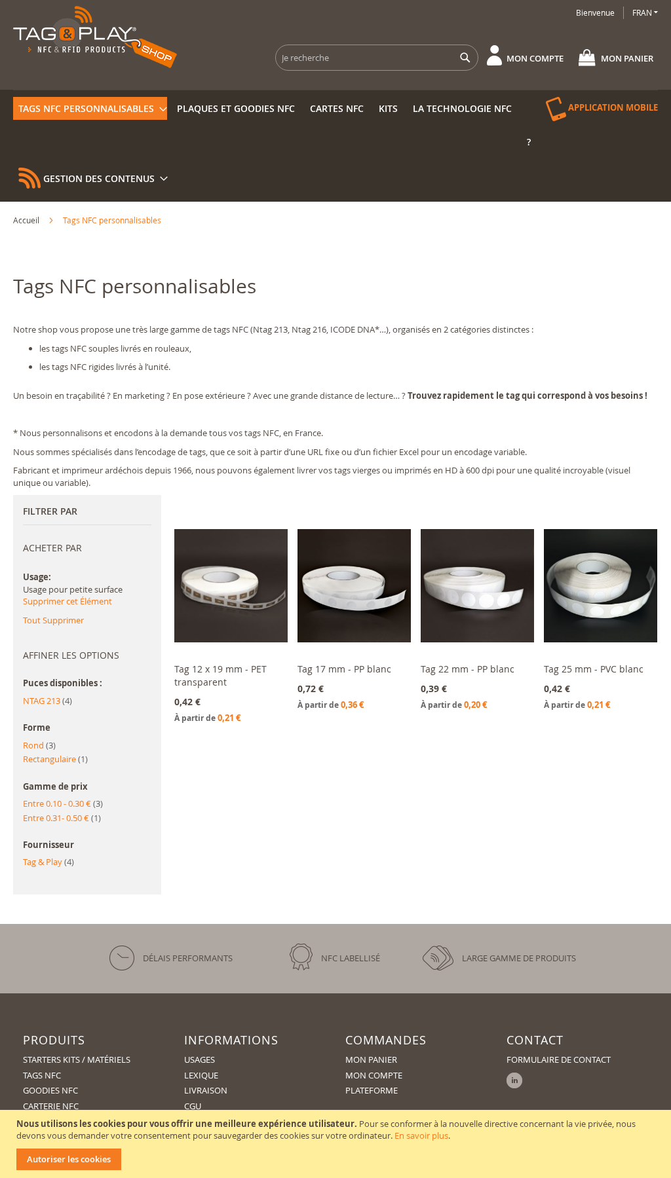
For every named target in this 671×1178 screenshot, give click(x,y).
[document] (337, 1144)
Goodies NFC (50, 1090)
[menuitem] (90, 108)
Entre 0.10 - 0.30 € (63, 803)
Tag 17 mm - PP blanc (344, 669)
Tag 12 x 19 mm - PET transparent (220, 675)
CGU (192, 1106)
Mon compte (535, 58)
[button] (645, 13)
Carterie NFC (51, 1106)
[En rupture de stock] (600, 653)
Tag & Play (48, 862)
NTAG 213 (47, 701)
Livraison (205, 1090)
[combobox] (376, 58)
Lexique (201, 1075)
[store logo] (95, 37)
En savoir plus (421, 1135)
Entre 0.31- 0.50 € (62, 818)
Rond (39, 745)
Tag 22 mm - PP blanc (467, 669)
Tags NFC (42, 1075)
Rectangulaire (55, 759)
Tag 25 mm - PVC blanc (593, 669)
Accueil (27, 220)
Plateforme (371, 1090)
